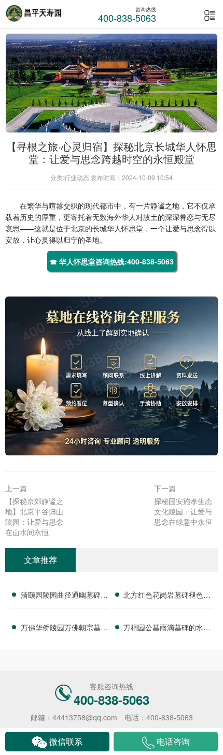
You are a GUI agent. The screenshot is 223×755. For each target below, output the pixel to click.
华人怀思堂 (125, 228)
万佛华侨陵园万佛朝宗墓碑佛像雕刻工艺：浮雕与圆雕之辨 (64, 628)
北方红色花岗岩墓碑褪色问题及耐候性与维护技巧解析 (167, 596)
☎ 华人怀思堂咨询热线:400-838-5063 (112, 261)
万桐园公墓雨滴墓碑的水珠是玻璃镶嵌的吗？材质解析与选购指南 (167, 628)
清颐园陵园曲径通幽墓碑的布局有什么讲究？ (64, 596)
